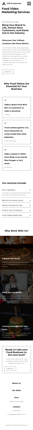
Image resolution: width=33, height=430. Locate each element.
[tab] (16, 193)
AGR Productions (14, 3)
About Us (16, 383)
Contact (8, 72)
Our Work (16, 390)
